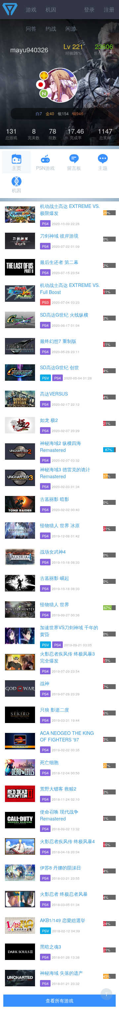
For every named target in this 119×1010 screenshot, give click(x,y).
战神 (44, 683)
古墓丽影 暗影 (54, 499)
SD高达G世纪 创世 (59, 367)
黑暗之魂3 (50, 946)
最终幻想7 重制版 (58, 341)
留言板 (74, 168)
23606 (104, 46)
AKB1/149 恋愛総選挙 (62, 920)
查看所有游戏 (59, 1000)
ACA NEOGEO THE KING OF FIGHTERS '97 (67, 736)
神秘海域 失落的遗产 (61, 973)
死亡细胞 (49, 762)
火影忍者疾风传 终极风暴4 (67, 841)
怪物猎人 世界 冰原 (60, 525)
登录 (89, 9)
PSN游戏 (45, 168)
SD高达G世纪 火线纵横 (64, 314)
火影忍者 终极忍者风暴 (64, 894)
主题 (102, 168)
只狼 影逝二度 (54, 709)
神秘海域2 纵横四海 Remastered (60, 446)
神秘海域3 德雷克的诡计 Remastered (65, 472)
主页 (16, 168)
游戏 (31, 9)
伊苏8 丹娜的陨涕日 (60, 867)
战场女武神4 (53, 551)
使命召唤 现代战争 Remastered (59, 815)
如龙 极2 (49, 420)
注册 (109, 9)
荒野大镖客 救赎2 (58, 788)
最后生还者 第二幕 (59, 262)
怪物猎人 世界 (54, 604)
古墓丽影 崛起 (54, 578)
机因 (51, 9)
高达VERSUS (54, 393)
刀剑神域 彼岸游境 (59, 235)
